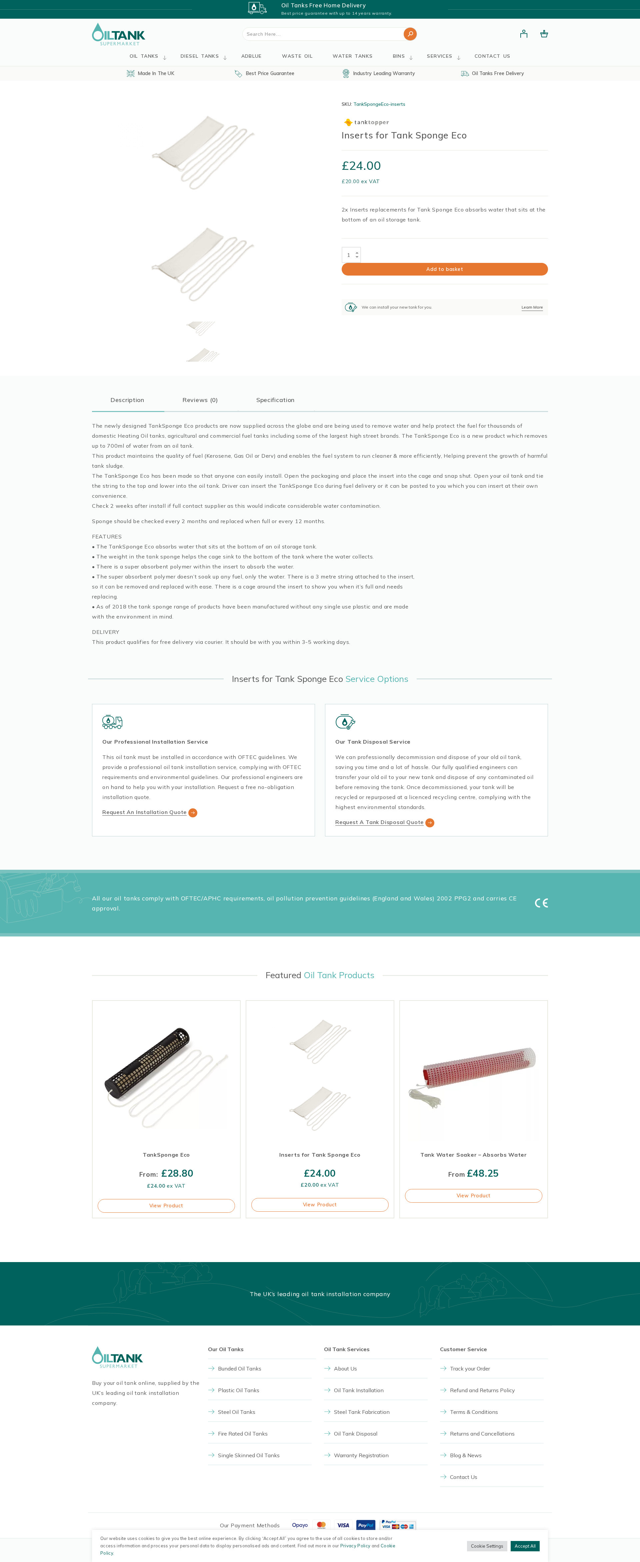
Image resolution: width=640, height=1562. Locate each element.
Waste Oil (297, 56)
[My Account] (524, 34)
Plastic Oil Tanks (238, 1390)
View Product (166, 1206)
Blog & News (466, 1455)
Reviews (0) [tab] (200, 400)
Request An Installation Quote (144, 812)
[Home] (118, 34)
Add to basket (444, 269)
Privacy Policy (355, 1545)
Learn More (532, 307)
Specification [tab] (275, 400)
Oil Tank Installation (359, 1390)
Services (439, 56)
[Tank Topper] (367, 122)
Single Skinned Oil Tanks (249, 1455)
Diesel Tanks (200, 56)
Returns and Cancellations (482, 1433)
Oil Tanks (144, 56)
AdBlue (251, 56)
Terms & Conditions (474, 1412)
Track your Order (470, 1368)
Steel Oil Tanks (236, 1412)
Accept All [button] (525, 1546)
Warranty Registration (361, 1455)
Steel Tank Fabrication (362, 1412)
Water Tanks (353, 56)
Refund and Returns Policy (482, 1390)
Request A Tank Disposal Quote (379, 822)
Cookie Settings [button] (487, 1546)
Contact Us (493, 56)
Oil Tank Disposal (355, 1433)
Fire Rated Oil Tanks (243, 1433)
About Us (345, 1368)
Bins (399, 56)
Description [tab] (127, 400)
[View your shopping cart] (544, 34)
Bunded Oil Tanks (239, 1368)
